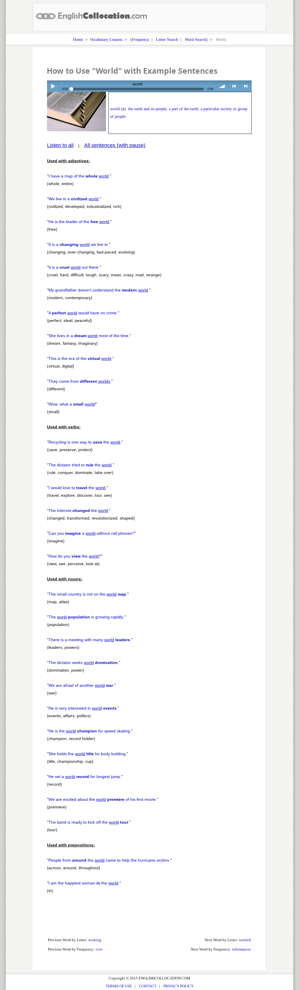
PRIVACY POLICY (179, 986)
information (241, 949)
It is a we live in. (78, 244)
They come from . (79, 381)
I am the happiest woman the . (83, 883)
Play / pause (52, 86)
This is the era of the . (80, 358)
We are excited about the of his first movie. (102, 799)
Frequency (140, 39)
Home (78, 39)
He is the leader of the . (79, 221)
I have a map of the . (79, 176)
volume (222, 86)
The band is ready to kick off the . (88, 822)
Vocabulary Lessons (106, 39)
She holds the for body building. (87, 753)
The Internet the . (78, 510)
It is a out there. (74, 267)
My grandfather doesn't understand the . (98, 290)
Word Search (195, 39)
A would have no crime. (83, 313)
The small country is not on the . (87, 594)
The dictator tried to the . (80, 465)
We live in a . (74, 198)
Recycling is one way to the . (84, 442)
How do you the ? (74, 556)
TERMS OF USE (119, 986)
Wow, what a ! (72, 404)
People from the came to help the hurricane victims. (109, 860)
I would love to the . (77, 487)
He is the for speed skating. (89, 731)
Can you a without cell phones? (91, 533)
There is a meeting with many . (89, 639)
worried (245, 940)
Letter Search (167, 39)
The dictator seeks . (83, 662)
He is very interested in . (83, 708)
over (98, 949)
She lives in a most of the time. (89, 335)
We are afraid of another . (81, 685)
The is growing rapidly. (86, 617)
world (115, 109)
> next (245, 86)
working (94, 940)
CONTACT (148, 986)
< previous (234, 86)
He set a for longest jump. (84, 776)
